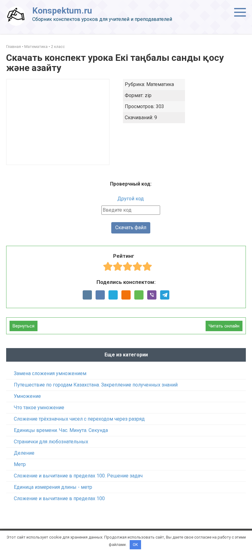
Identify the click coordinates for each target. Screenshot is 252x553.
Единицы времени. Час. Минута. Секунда (61, 430)
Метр (20, 464)
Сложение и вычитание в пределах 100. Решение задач (78, 476)
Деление (24, 453)
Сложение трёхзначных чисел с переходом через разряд (79, 419)
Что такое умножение (39, 407)
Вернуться (23, 326)
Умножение (27, 396)
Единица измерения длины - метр (53, 487)
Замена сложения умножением (50, 373)
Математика (36, 46)
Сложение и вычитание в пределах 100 (59, 498)
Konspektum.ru (62, 11)
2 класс (58, 46)
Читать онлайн (224, 326)
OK (135, 544)
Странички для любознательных (51, 442)
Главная (13, 46)
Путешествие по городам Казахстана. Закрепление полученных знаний (96, 385)
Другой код (130, 199)
